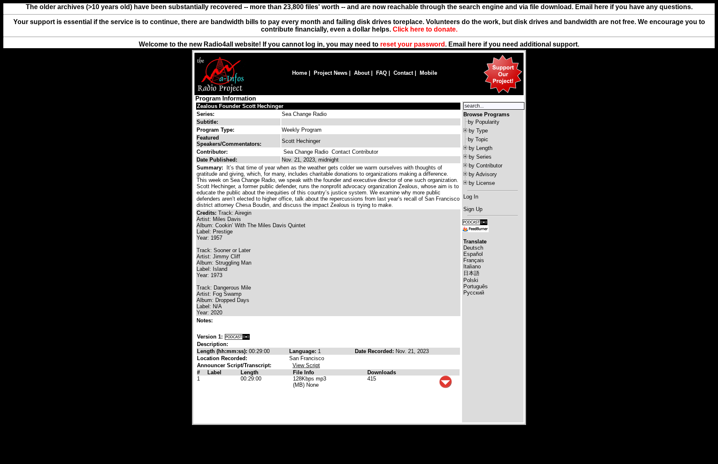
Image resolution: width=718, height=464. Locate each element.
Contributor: (212, 152)
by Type (478, 131)
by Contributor (485, 165)
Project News (330, 73)
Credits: (207, 213)
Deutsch (473, 248)
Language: (303, 351)
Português (475, 286)
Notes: (205, 320)
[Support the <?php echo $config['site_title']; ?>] (503, 93)
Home (299, 73)
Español (473, 254)
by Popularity (483, 122)
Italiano (472, 266)
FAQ (381, 73)
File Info (303, 372)
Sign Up (472, 209)
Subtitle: (207, 122)
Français (473, 260)
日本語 (471, 273)
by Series (480, 157)
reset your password (412, 44)
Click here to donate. (425, 29)
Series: (205, 114)
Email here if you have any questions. (634, 6)
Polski (470, 280)
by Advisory (483, 174)
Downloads (381, 372)
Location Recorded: (222, 358)
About (361, 73)
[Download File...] (445, 386)
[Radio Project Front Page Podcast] (475, 221)
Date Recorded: (375, 351)
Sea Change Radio (304, 114)
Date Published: (217, 160)
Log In (470, 197)
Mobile (428, 73)
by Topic (478, 139)
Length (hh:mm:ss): (223, 351)
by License (482, 183)
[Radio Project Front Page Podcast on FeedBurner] (475, 228)
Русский (473, 293)
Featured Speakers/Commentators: (229, 141)
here (474, 44)
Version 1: (210, 337)
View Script (306, 365)
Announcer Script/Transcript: (234, 365)
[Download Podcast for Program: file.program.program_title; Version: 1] (237, 337)
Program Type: (215, 130)
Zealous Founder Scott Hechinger (240, 106)
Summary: (211, 167)
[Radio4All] (220, 92)
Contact (403, 73)
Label (214, 372)
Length (249, 372)
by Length (480, 148)
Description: (212, 344)
